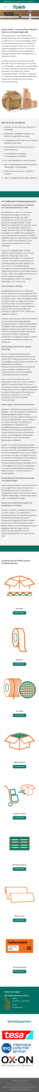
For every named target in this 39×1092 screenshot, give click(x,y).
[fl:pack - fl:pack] (20, 6)
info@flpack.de (17, 1007)
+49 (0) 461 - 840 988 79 (20, 1001)
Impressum (10, 1084)
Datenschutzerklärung (23, 1084)
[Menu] (5, 6)
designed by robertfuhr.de (19, 1081)
